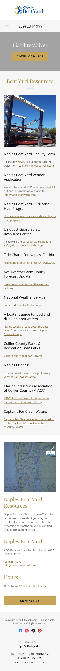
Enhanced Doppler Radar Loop (22, 305)
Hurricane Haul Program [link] (30, 653)
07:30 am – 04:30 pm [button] (31, 586)
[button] (7, 26)
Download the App (31, 245)
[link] (30, 10)
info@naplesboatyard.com (38, 165)
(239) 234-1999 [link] (30, 26)
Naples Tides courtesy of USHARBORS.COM (30, 262)
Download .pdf (30, 56)
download (18, 162)
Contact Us (30, 601)
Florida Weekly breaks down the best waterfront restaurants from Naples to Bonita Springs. (27, 330)
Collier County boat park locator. (23, 356)
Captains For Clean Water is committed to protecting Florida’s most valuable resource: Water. (29, 423)
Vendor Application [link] (30, 662)
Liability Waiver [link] (30, 658)
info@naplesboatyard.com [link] (20, 565)
